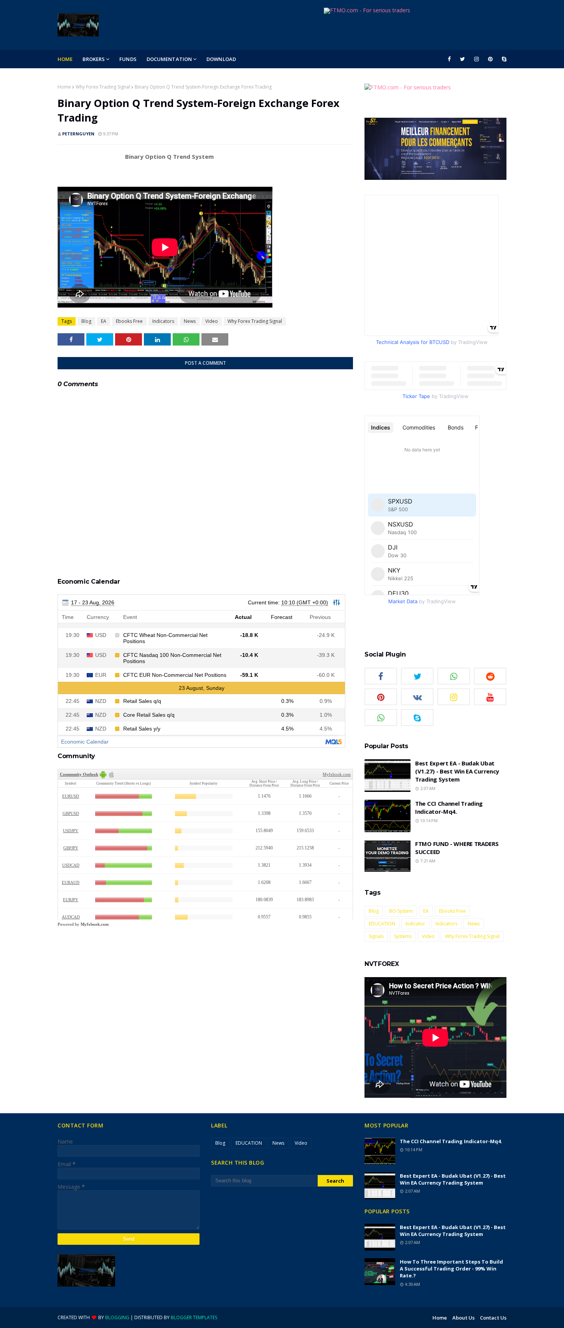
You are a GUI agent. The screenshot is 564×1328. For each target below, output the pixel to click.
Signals (376, 936)
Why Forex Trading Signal (103, 87)
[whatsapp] (453, 676)
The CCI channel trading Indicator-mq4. (449, 807)
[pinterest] (490, 59)
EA (103, 321)
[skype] (502, 59)
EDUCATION (382, 923)
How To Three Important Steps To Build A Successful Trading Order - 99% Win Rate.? (451, 1268)
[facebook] (449, 59)
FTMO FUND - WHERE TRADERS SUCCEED (457, 848)
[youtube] (490, 696)
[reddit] (490, 676)
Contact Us (493, 1317)
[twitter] (462, 59)
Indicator (415, 923)
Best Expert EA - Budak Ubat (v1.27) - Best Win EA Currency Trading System (457, 771)
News (190, 321)
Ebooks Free (129, 321)
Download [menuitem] (221, 59)
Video (211, 321)
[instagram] (477, 59)
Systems (403, 936)
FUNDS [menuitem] (128, 59)
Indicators (163, 321)
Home (64, 87)
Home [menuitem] (65, 59)
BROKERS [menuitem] (93, 59)
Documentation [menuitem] (169, 59)
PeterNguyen (78, 134)
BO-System (401, 911)
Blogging (117, 1317)
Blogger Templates (194, 1317)
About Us (463, 1317)
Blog (86, 321)
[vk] (417, 696)
